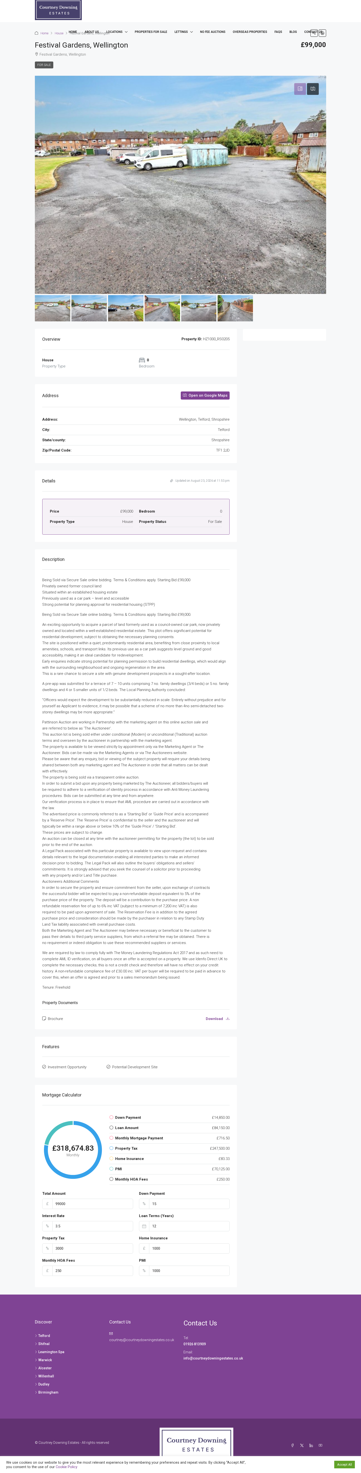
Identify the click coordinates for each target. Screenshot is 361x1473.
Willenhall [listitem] (46, 1376)
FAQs (278, 32)
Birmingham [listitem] (48, 1392)
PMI (142, 1260)
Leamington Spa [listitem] (51, 1352)
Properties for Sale (151, 32)
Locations (114, 32)
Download (215, 1019)
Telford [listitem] (44, 1336)
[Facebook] (293, 1446)
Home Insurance (153, 1238)
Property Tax (53, 1238)
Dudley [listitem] (43, 1384)
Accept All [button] (344, 1464)
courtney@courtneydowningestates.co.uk (141, 1340)
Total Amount (54, 1193)
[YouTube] (321, 1446)
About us (91, 32)
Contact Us (313, 32)
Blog (293, 32)
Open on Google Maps (207, 395)
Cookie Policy (66, 1467)
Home (73, 32)
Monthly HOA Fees (58, 1260)
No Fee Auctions (212, 32)
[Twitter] (302, 1446)
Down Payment (152, 1193)
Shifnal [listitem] (44, 1344)
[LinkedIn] (312, 1446)
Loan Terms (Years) (156, 1216)
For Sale (44, 65)
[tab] (300, 89)
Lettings (181, 32)
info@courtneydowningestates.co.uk (213, 1358)
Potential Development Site (135, 1067)
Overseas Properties (250, 32)
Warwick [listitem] (45, 1360)
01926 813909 (194, 1344)
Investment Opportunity (67, 1067)
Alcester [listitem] (45, 1368)
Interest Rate (53, 1216)
